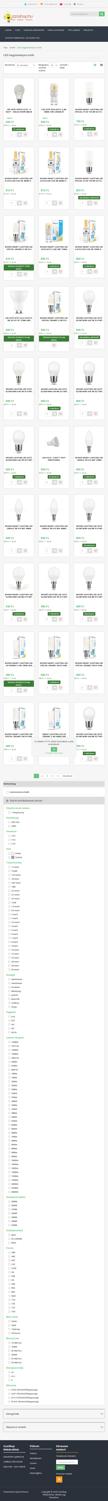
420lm (14, 1105)
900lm (14, 1152)
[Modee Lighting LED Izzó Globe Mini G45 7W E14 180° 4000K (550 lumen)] (89, 301)
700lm (14, 1136)
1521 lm (15, 1046)
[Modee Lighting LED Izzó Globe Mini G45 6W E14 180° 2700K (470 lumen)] (89, 510)
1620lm (14, 1050)
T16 (13, 1299)
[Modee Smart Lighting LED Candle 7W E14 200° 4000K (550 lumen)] (18, 510)
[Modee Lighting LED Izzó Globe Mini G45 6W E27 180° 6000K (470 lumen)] (54, 373)
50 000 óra (16, 1362)
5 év (13, 843)
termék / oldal (64, 66)
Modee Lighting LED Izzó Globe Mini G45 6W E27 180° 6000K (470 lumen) (54, 390)
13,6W (14, 871)
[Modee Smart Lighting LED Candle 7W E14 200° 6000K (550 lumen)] (54, 510)
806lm (14, 1140)
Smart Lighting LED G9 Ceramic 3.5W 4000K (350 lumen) (54, 735)
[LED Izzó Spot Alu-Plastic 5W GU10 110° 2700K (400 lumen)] (18, 301)
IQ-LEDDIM (16, 1238)
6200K (14, 1225)
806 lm (14, 1069)
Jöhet (60, 1467)
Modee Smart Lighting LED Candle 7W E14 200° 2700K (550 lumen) (89, 458)
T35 (13, 1303)
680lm (14, 1132)
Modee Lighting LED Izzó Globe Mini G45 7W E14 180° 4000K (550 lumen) (89, 319)
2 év (13, 835)
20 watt (15, 961)
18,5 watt (16, 882)
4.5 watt (15, 898)
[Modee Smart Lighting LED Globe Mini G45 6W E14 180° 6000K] (18, 578)
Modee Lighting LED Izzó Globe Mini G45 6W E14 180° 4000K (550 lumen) (89, 595)
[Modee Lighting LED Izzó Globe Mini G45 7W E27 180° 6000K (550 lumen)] (18, 441)
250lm (14, 1085)
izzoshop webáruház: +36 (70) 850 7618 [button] (22, 38)
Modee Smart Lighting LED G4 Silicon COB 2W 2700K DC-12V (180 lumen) (89, 248)
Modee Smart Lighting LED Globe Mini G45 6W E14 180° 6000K (19, 595)
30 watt (15, 965)
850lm (14, 1144)
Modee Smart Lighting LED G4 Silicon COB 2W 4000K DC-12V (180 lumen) (19, 179)
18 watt (15, 879)
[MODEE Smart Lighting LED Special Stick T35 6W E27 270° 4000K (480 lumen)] (89, 162)
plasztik (15, 999)
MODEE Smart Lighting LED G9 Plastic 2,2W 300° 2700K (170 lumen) (54, 248)
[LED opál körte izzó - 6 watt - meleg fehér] (18, 93)
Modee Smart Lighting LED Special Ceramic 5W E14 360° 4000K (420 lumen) (89, 664)
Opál (13, 1325)
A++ (13, 1376)
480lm (14, 1113)
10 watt (15, 949)
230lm (14, 1081)
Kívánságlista (36, 1473)
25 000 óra (16, 1350)
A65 (13, 1256)
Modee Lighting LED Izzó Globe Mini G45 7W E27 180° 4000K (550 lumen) (89, 390)
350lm (14, 1097)
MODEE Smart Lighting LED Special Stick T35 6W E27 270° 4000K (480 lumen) (89, 179)
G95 (13, 1284)
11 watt (15, 867)
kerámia (15, 987)
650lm (14, 1128)
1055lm (14, 1168)
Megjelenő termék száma (43, 68)
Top (5, 47)
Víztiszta (15, 1333)
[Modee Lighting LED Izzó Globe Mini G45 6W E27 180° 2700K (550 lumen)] (89, 718)
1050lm (14, 1164)
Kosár (32, 1468)
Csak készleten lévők (19, 792)
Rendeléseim (35, 1458)
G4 (12, 1024)
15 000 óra (16, 1342)
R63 (13, 1291)
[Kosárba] (19, 134)
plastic (14, 995)
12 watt (15, 953)
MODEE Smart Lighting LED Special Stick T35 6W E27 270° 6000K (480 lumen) (89, 110)
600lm (14, 1124)
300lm (14, 1089)
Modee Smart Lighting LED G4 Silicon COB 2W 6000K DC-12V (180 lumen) (54, 179)
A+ (12, 1372)
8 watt (14, 942)
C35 (13, 1264)
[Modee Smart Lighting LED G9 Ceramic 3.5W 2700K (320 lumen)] (18, 647)
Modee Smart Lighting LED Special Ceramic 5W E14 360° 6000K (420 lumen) (19, 735)
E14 (13, 1016)
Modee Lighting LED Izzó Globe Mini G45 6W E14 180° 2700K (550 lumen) (89, 527)
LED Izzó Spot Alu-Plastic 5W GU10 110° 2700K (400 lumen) (18, 319)
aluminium (16, 979)
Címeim (33, 1463)
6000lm (14, 1192)
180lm (14, 1073)
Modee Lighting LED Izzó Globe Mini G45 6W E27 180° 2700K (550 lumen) (89, 735)
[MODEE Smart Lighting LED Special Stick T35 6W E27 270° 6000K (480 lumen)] (89, 93)
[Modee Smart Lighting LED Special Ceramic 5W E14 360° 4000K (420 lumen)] (89, 647)
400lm (14, 1101)
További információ (54, 753)
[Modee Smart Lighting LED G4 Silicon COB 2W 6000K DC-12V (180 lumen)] (54, 162)
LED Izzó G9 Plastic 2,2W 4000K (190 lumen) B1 (53, 110)
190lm (14, 1077)
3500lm (14, 1188)
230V (13, 826)
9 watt (14, 946)
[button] (8, 30)
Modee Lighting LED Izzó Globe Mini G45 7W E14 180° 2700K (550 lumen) (54, 595)
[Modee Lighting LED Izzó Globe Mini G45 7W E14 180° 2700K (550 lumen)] (54, 578)
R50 (13, 1288)
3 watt (14, 918)
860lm (14, 1148)
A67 (13, 1260)
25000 (14, 1354)
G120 (13, 1268)
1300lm (14, 1176)
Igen (13, 1234)
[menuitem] (8, 30)
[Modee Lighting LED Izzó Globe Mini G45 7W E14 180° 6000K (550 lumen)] (18, 373)
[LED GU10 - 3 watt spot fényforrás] (54, 441)
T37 (13, 1307)
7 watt (14, 938)
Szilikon (15, 1003)
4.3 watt (15, 894)
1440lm (14, 1042)
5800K (14, 1221)
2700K (14, 1209)
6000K (14, 1201)
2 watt (14, 914)
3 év (13, 839)
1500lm (14, 1180)
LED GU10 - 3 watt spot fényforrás (54, 458)
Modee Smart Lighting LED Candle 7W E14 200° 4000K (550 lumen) (19, 527)
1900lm (14, 1054)
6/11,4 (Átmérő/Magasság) (25, 1397)
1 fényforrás (17, 812)
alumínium (16, 983)
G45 (13, 1276)
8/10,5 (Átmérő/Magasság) (25, 1401)
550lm (14, 1121)
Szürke (18, 857)
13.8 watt (16, 875)
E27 (13, 1020)
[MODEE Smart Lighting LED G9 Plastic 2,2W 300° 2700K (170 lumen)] (54, 230)
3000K (14, 1213)
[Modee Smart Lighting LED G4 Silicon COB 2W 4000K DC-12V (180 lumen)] (18, 162)
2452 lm (15, 1057)
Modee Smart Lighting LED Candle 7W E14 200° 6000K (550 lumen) (54, 527)
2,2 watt (15, 890)
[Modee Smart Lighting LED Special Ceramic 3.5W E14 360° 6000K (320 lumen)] (18, 230)
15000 (14, 1346)
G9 (12, 1028)
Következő (67, 776)
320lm (14, 1093)
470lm (14, 1109)
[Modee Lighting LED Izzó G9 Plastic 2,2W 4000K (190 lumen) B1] (54, 93)
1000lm (14, 1160)
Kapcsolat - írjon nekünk (14, 1466)
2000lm (14, 1184)
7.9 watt (15, 906)
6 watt (14, 934)
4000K (14, 1217)
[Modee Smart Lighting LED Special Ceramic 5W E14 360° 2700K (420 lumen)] (54, 647)
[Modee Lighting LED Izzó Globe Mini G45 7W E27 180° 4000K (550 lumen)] (89, 373)
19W (13, 886)
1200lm (14, 1172)
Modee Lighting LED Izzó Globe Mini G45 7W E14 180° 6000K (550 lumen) (19, 390)
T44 (13, 1311)
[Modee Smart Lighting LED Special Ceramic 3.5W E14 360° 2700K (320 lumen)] (54, 301)
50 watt (15, 969)
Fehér (18, 853)
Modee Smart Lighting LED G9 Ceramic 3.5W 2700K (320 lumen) (19, 664)
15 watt (15, 957)
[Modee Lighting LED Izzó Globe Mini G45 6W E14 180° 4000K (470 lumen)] (89, 578)
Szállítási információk (12, 1461)
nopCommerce (21, 1491)
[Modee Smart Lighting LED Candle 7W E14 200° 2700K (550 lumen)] (89, 441)
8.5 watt (15, 910)
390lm (14, 1061)
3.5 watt (15, 922)
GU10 (13, 1032)
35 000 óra (16, 1358)
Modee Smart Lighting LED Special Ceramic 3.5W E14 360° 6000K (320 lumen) (19, 248)
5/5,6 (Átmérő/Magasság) (24, 1389)
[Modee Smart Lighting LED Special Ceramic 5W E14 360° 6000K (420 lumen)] (18, 718)
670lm (14, 1065)
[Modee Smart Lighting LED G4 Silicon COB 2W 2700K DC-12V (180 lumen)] (89, 230)
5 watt (14, 930)
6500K (14, 1205)
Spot (13, 1295)
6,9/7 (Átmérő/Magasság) (24, 1393)
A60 (13, 1252)
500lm (14, 1117)
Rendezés (10, 65)
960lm (14, 1156)
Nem (13, 1242)
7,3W (13, 902)
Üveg (14, 1007)
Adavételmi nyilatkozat (13, 1456)
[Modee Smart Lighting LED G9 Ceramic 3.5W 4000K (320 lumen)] (54, 718)
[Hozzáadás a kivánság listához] (25, 134)
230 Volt (15, 822)
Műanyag (16, 991)
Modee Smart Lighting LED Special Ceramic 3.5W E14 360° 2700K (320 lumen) (54, 319)
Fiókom (33, 1453)
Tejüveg (15, 1329)
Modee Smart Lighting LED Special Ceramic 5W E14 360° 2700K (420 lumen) (54, 664)
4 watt (14, 926)
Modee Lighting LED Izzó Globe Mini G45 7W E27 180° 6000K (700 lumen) (19, 458)
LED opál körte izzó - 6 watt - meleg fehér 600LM (19, 110)
